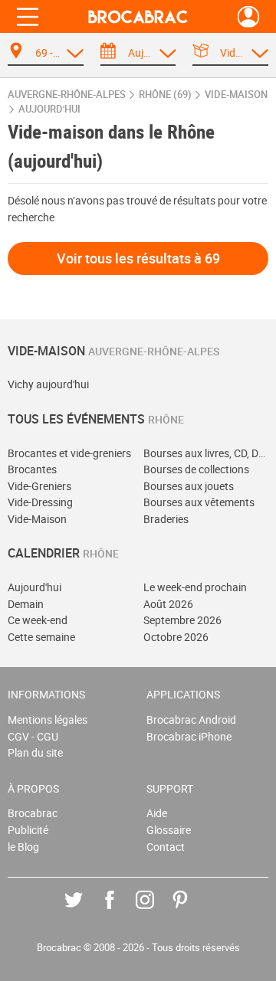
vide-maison (236, 94)
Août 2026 (168, 604)
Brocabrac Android (191, 719)
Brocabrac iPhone (189, 736)
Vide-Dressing (40, 502)
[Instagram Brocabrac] (156, 911)
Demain (26, 604)
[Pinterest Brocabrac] (191, 911)
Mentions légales (47, 719)
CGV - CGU (33, 736)
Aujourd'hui (34, 587)
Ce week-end (37, 620)
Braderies (166, 519)
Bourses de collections (196, 469)
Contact (165, 846)
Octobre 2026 (176, 636)
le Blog (23, 846)
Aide (156, 813)
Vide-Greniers (39, 486)
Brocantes (32, 469)
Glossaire (168, 829)
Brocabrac (33, 813)
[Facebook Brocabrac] (121, 911)
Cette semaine (41, 636)
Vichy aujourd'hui (48, 384)
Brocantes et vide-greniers (69, 453)
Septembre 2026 (182, 620)
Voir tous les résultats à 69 (138, 258)
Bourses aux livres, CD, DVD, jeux (205, 453)
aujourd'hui (49, 109)
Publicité (28, 829)
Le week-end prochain (195, 587)
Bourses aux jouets (188, 486)
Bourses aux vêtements (199, 502)
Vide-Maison (37, 519)
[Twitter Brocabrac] (85, 911)
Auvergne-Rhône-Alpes (67, 94)
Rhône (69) (165, 94)
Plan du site (35, 752)
